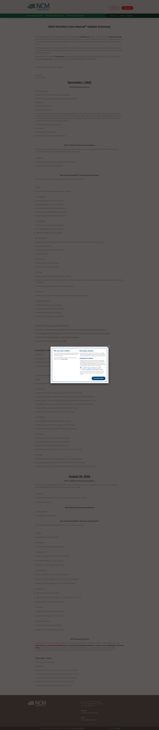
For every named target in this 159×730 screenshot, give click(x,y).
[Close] (108, 346)
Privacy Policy (64, 359)
